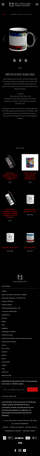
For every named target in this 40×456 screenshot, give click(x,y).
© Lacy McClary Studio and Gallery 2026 (20, 420)
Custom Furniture (9, 311)
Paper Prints (7, 305)
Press (4, 365)
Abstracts (6, 315)
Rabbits (5, 328)
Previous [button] (5, 38)
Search (5, 352)
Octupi (4, 318)
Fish (3, 325)
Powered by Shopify (13, 431)
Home (4, 14)
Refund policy (31, 427)
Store (4, 291)
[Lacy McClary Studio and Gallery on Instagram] (19, 451)
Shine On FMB (7, 335)
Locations (6, 362)
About (4, 355)
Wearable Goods (8, 331)
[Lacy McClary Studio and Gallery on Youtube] (24, 451)
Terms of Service (17, 427)
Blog (4, 358)
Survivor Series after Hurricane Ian (17, 338)
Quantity (20, 123)
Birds (4, 321)
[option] (20, 38)
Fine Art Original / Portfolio (13, 298)
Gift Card (5, 348)
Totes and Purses (9, 342)
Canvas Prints (7, 301)
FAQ (3, 369)
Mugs (4, 345)
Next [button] (34, 38)
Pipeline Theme (29, 431)
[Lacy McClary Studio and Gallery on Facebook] (15, 451)
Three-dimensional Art (11, 308)
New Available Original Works (14, 294)
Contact (5, 372)
